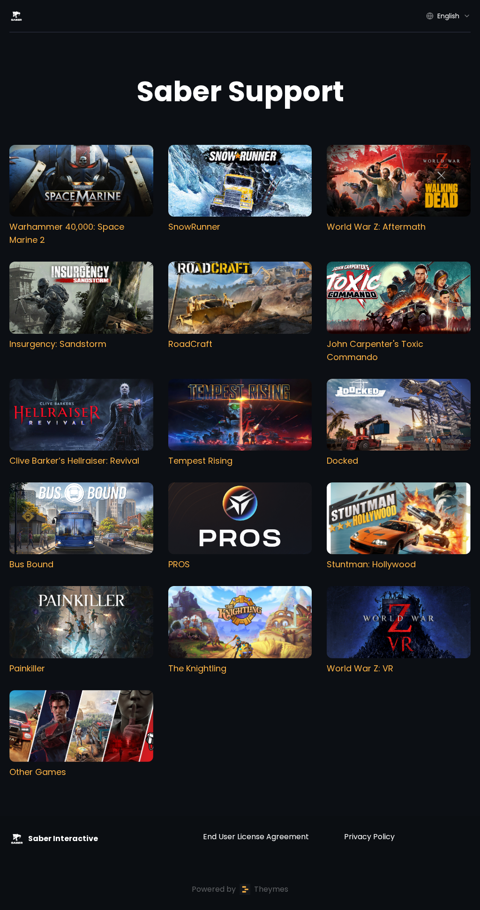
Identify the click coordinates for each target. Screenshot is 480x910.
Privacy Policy (369, 836)
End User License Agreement (256, 836)
